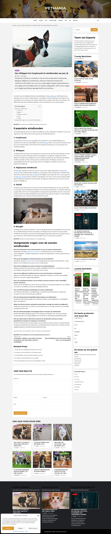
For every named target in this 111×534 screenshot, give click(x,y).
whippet (33, 331)
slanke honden (31, 261)
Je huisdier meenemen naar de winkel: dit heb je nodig (21, 471)
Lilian (18, 76)
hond (26, 140)
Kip (66, 20)
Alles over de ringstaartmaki (85, 208)
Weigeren (20, 528)
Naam (16, 397)
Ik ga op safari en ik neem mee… (85, 259)
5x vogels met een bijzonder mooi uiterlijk (26, 358)
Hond (41, 20)
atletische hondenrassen (34, 251)
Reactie (16, 378)
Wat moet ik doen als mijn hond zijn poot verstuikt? (22, 444)
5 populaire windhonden (20, 108)
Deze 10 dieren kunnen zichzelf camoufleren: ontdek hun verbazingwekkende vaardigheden (98, 295)
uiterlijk (35, 175)
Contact (76, 389)
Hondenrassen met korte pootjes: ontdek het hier (61, 471)
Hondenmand (77, 360)
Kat (46, 20)
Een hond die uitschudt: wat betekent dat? (60, 444)
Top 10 (78, 87)
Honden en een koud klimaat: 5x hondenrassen (32, 239)
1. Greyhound (19, 110)
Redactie (17, 475)
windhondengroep (46, 331)
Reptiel (75, 20)
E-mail (45, 397)
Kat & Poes (43, 426)
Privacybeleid (21, 531)
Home (35, 20)
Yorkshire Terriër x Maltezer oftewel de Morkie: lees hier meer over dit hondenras (28, 339)
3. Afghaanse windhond (21, 114)
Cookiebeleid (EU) (79, 321)
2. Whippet (18, 112)
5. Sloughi (18, 118)
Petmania (55, 8)
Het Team (76, 379)
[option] (86, 291)
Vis (70, 20)
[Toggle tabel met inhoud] (38, 106)
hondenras (28, 331)
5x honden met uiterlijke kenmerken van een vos (33, 124)
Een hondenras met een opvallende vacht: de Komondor (58, 338)
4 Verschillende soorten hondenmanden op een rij (34, 335)
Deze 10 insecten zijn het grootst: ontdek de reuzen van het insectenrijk (86, 130)
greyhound (19, 331)
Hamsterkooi (77, 358)
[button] (38, 515)
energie (46, 143)
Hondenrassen (64, 453)
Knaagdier (53, 20)
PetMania (78, 82)
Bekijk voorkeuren (33, 528)
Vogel (78, 167)
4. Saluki (18, 116)
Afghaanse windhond (21, 177)
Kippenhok (77, 363)
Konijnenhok (77, 362)
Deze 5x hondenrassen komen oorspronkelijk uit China (30, 361)
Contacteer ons (78, 318)
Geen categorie (80, 192)
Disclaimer (77, 387)
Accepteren (8, 528)
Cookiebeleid (15, 531)
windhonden (52, 96)
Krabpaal (76, 365)
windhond (38, 331)
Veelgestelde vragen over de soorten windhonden (27, 120)
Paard (61, 20)
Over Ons (26, 531)
